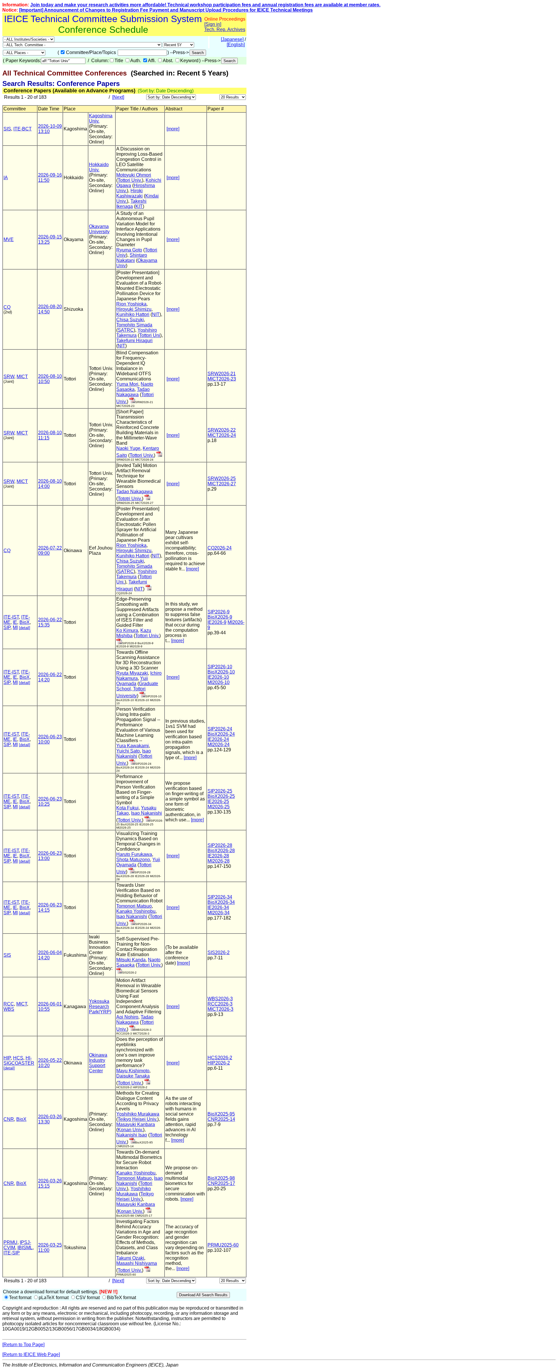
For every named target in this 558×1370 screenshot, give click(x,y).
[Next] (118, 97)
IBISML (25, 1247)
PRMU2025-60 (223, 1244)
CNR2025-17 (221, 1183)
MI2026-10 (219, 682)
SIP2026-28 (220, 845)
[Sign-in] (132, 401)
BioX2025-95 (221, 1114)
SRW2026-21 (222, 373)
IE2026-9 (217, 622)
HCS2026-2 (220, 1057)
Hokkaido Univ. (99, 167)
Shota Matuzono (133, 859)
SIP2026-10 (220, 666)
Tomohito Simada (134, 324)
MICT (22, 376)
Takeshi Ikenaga (131, 204)
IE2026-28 (218, 855)
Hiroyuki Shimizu (133, 309)
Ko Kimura (127, 630)
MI (15, 627)
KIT (139, 206)
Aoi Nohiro (127, 1017)
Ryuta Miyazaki (132, 673)
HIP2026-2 (219, 1062)
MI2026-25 (219, 806)
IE (15, 622)
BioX (24, 622)
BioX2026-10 (221, 671)
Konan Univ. (130, 1129)
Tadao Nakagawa (133, 392)
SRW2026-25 (222, 478)
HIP (7, 1057)
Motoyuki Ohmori (133, 175)
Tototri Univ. (130, 498)
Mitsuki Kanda (131, 959)
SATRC (126, 330)
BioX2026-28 (221, 850)
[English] (236, 44)
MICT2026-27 (222, 483)
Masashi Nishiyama (136, 1263)
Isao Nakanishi (133, 753)
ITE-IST (11, 617)
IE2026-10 (218, 677)
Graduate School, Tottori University (137, 689)
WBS (8, 1009)
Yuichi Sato (128, 750)
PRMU (10, 1242)
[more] (173, 128)
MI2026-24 (219, 744)
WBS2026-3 (220, 998)
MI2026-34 (219, 912)
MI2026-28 (219, 861)
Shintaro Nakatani (131, 258)
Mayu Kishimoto (132, 1070)
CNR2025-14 (221, 1119)
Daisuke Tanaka (133, 1075)
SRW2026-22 (222, 430)
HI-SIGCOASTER (18, 1060)
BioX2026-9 (220, 617)
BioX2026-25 (221, 796)
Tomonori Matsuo (134, 906)
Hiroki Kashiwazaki (129, 193)
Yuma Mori (127, 384)
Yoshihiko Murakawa (137, 1114)
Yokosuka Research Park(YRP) (100, 1006)
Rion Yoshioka (131, 303)
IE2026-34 (218, 907)
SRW (8, 376)
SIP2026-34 (220, 897)
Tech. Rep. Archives (224, 29)
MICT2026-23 (222, 378)
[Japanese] (232, 39)
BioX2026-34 (221, 902)
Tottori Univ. (130, 180)
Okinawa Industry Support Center (98, 1063)
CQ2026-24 (220, 547)
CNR (8, 1119)
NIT (156, 314)
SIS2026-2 (219, 952)
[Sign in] (212, 24)
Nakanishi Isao (131, 1134)
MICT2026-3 (220, 1009)
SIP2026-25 (220, 791)
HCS (18, 1057)
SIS (7, 128)
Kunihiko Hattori (132, 314)
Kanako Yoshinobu (135, 911)
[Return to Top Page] (23, 1344)
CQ (6, 307)
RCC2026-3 (220, 1003)
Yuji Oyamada (132, 681)
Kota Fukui (127, 807)
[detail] (24, 628)
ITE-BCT (22, 128)
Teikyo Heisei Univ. (137, 1119)
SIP (6, 627)
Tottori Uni (149, 335)
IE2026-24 (218, 739)
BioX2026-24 (221, 734)
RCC (8, 1003)
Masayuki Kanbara (135, 1124)
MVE (8, 239)
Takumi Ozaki (130, 1258)
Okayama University (99, 229)
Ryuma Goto (129, 249)
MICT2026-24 (222, 435)
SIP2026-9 (219, 611)
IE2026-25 (218, 801)
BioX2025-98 (221, 1178)
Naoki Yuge (128, 448)
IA (5, 177)
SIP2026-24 (220, 728)
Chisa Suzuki (130, 319)
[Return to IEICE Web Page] (31, 1354)
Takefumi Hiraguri (134, 340)
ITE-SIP (11, 1252)
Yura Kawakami (132, 745)
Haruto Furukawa (134, 854)
